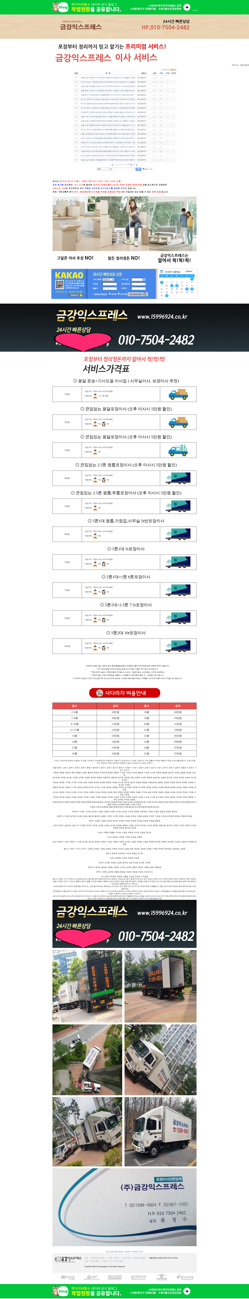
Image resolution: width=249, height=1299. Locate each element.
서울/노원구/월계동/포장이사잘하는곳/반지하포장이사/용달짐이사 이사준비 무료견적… (114, 125)
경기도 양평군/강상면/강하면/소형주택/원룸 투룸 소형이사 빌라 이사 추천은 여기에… (113, 104)
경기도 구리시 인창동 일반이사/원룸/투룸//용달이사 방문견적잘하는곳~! (108, 130)
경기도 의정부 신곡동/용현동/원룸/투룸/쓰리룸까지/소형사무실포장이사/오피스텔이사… (114, 138)
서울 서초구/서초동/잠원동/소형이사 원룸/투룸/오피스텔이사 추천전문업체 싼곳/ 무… (113, 117)
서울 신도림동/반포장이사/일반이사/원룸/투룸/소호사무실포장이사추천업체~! (110, 134)
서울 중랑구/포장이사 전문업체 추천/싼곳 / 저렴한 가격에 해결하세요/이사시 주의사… (113, 91)
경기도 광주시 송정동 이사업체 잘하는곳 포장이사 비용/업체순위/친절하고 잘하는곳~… (114, 108)
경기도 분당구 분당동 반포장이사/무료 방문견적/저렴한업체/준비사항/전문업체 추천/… (114, 156)
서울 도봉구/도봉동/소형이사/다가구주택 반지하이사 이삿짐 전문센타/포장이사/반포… (114, 86)
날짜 (154, 73)
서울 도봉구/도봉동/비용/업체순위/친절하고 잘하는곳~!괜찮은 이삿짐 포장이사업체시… (114, 121)
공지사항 (109, 1252)
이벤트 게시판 (137, 1252)
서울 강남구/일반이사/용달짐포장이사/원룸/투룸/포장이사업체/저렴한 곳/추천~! (111, 160)
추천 (167, 73)
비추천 (173, 73)
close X (195, 10)
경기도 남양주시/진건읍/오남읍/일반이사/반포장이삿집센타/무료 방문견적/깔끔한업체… (114, 99)
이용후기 (127, 1252)
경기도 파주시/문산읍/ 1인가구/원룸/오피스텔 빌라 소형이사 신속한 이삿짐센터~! (112, 147)
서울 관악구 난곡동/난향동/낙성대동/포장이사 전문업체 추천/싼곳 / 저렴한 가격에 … (113, 143)
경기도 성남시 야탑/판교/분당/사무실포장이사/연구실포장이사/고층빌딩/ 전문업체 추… (114, 82)
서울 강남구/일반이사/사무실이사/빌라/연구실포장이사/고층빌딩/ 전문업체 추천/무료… (114, 78)
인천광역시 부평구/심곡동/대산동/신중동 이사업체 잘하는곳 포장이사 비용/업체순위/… (114, 112)
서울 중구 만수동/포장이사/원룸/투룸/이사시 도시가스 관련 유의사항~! (108, 95)
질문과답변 (118, 1252)
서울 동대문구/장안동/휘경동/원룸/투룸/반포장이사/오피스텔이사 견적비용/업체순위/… (114, 151)
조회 (161, 73)
